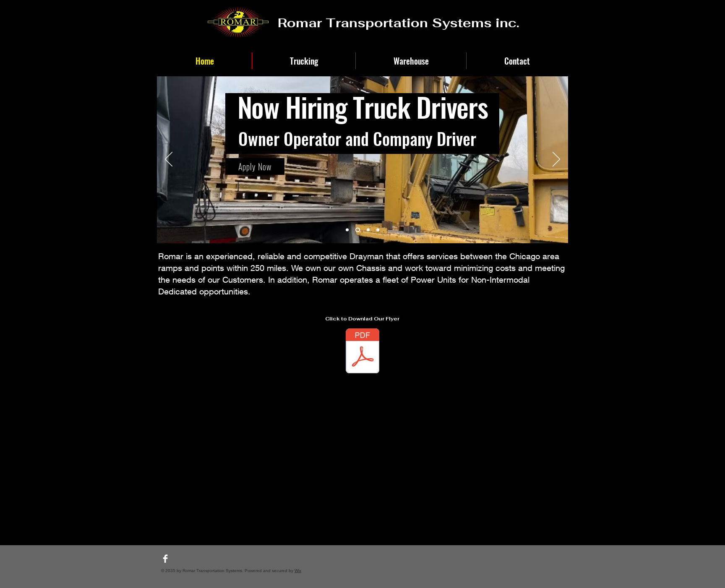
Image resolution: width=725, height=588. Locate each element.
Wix (298, 570)
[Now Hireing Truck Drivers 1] (357, 230)
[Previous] (168, 160)
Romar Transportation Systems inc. (398, 23)
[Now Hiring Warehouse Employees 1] (347, 230)
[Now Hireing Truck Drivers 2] (377, 230)
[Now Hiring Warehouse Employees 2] (368, 230)
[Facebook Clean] (165, 558)
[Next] (556, 160)
